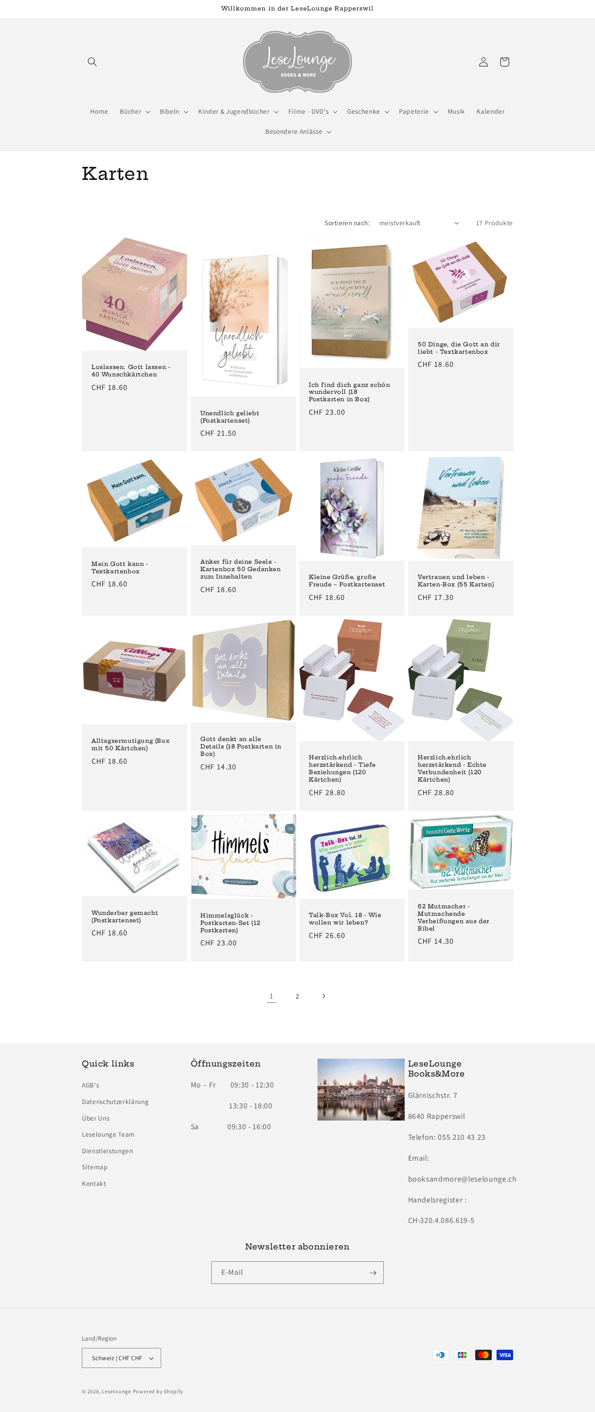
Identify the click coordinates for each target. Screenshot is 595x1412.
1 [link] (272, 996)
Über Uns (95, 1118)
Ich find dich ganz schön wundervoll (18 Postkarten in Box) (349, 392)
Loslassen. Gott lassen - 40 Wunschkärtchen (130, 371)
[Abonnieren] (372, 1273)
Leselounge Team (108, 1134)
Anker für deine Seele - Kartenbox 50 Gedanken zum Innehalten (240, 569)
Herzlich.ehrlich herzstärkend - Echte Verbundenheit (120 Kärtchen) (452, 768)
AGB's (90, 1085)
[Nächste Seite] (323, 995)
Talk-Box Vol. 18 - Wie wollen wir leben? (345, 919)
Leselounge (116, 1391)
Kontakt (94, 1183)
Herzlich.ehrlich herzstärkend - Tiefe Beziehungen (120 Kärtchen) (342, 768)
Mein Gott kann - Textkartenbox (120, 567)
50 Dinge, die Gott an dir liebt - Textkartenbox (459, 348)
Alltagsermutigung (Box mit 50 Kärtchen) (130, 744)
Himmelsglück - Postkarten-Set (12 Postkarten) (230, 923)
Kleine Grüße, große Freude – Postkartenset (347, 580)
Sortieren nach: (347, 222)
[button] (92, 61)
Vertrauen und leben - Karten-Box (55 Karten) (456, 580)
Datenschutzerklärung (115, 1101)
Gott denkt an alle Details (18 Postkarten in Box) (240, 746)
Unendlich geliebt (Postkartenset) (229, 417)
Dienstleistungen (107, 1150)
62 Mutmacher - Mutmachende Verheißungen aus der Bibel (454, 917)
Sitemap (95, 1167)
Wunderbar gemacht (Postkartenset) (124, 916)
